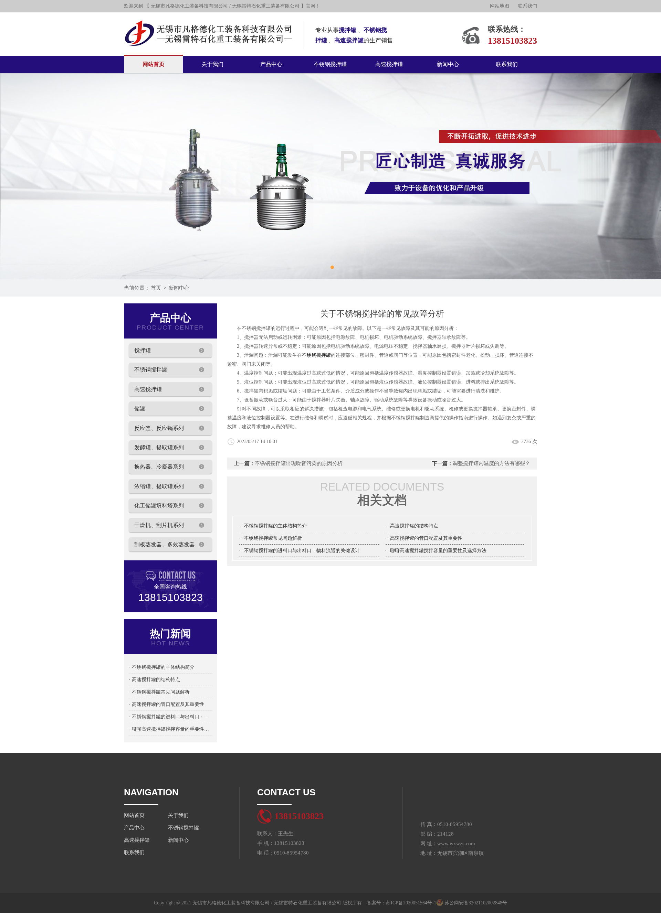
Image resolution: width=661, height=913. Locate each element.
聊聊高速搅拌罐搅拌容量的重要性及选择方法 (438, 550)
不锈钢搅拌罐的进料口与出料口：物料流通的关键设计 (302, 550)
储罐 (139, 408)
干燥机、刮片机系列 (159, 525)
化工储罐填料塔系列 (159, 505)
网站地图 (499, 6)
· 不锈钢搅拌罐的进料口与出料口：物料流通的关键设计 (170, 716)
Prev (12, 176)
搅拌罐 (142, 350)
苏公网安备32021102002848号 (475, 902)
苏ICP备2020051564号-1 (411, 902)
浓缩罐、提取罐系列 (159, 486)
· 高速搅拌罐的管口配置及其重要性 (166, 704)
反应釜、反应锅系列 (159, 428)
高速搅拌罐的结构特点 (414, 525)
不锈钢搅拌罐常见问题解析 (273, 538)
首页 (156, 288)
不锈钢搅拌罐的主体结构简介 (275, 525)
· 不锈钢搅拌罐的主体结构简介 (162, 667)
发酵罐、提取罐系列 (159, 447)
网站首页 (154, 64)
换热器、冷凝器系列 (159, 467)
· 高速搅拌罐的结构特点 (154, 679)
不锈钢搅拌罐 (330, 64)
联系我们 (527, 6)
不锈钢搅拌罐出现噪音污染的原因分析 (299, 463)
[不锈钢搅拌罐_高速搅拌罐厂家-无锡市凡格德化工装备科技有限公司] (209, 15)
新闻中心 (448, 64)
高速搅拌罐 (389, 64)
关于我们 (212, 64)
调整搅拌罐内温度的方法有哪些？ (491, 463)
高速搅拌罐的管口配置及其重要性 (426, 538)
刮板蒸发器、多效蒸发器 (164, 544)
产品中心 (271, 64)
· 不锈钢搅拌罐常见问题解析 (159, 692)
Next (649, 176)
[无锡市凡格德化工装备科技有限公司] (330, 176)
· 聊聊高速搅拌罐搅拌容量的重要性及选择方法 (170, 729)
